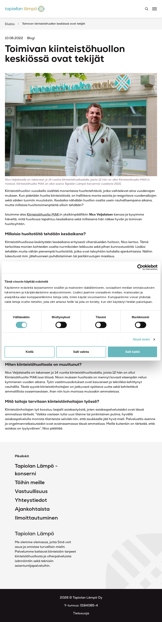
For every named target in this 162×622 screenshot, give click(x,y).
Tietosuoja (81, 613)
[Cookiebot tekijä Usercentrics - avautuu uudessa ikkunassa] (140, 267)
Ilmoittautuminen (36, 517)
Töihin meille (30, 482)
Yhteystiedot (31, 500)
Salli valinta (81, 351)
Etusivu (10, 23)
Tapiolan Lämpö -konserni (36, 470)
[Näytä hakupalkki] (147, 9)
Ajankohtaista (32, 509)
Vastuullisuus (31, 491)
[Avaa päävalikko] (154, 8)
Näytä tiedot (141, 339)
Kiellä (29, 351)
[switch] (61, 325)
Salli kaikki (132, 351)
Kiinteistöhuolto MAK (43, 214)
